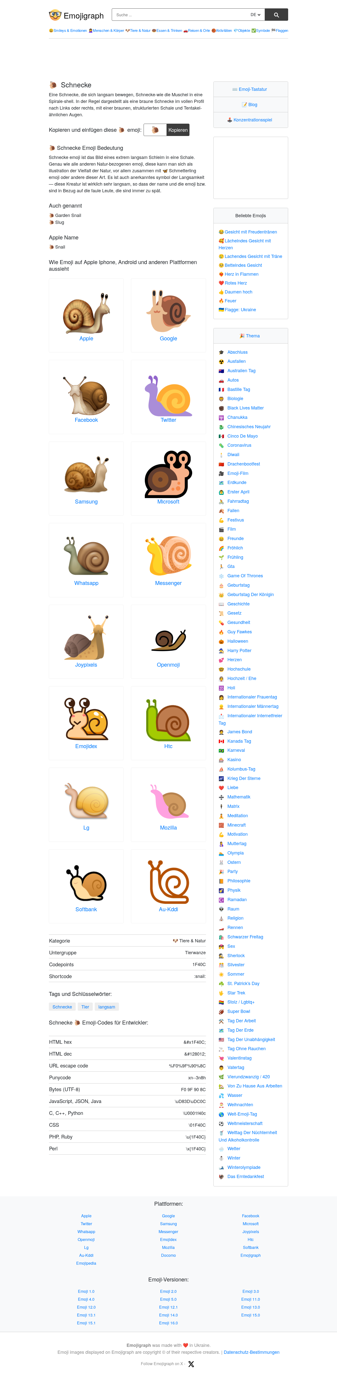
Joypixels (86, 664)
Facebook (86, 419)
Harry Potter (235, 650)
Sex (227, 946)
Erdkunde (232, 482)
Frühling (231, 557)
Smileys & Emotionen (68, 30)
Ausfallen (232, 361)
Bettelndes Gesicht (240, 265)
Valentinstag (235, 1057)
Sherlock (232, 955)
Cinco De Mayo (238, 435)
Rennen (231, 927)
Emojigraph (84, 15)
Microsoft (168, 501)
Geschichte (234, 603)
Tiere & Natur (137, 30)
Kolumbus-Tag (237, 768)
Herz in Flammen (239, 274)
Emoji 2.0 (168, 1291)
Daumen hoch (236, 291)
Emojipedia (86, 1263)
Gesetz (230, 612)
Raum (229, 908)
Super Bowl (234, 1011)
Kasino (230, 759)
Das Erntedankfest (241, 1176)
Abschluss (233, 352)
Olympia (231, 852)
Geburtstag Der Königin (246, 594)
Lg (86, 827)
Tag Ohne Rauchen (242, 1048)
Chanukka (233, 417)
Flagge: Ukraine (237, 309)
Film (227, 528)
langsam (106, 1006)
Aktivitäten (221, 30)
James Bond (235, 731)
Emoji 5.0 (168, 1299)
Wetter (229, 1148)
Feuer (228, 300)
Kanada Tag (235, 740)
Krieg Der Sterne (240, 778)
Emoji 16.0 (168, 1323)
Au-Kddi (168, 909)
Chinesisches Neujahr (245, 426)
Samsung (86, 501)
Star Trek (232, 992)
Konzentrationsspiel (250, 119)
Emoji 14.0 (168, 1315)
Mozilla (168, 827)
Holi (227, 687)
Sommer (231, 973)
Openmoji (168, 664)
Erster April (234, 491)
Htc (168, 746)
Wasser (230, 1095)
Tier (85, 1006)
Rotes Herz (233, 282)
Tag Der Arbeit (237, 1020)
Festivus (231, 519)
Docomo (168, 1255)
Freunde (231, 538)
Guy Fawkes (235, 631)
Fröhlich (231, 547)
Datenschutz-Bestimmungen (252, 1352)
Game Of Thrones (241, 575)
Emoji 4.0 (86, 1299)
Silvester (231, 964)
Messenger (168, 582)
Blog (250, 104)
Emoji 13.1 (86, 1315)
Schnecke (62, 1006)
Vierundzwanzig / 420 (244, 1076)
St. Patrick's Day (239, 983)
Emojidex (86, 746)
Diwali (229, 454)
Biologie (231, 398)
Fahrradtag (234, 501)
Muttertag (232, 843)
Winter (229, 1157)
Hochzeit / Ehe (237, 678)
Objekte (241, 30)
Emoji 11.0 (250, 1299)
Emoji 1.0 (86, 1291)
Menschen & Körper (106, 30)
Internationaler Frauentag (248, 696)
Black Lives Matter (241, 407)
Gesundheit (234, 622)
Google (168, 338)
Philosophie (234, 880)
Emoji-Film (233, 473)
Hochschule (235, 668)
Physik (230, 890)
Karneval (232, 750)
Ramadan (233, 899)
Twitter (168, 419)
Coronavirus (235, 445)
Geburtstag (234, 584)
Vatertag (231, 1067)
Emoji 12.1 (168, 1307)
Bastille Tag (234, 389)
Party (228, 871)
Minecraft (232, 824)
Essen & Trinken (167, 30)
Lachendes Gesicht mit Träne (250, 256)
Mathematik (234, 796)
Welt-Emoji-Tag (238, 1113)
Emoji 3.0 (251, 1291)
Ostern (230, 862)
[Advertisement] (168, 60)
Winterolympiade (240, 1167)
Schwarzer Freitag (241, 936)
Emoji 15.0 (250, 1315)
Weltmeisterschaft (240, 1123)
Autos (229, 379)
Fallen (229, 510)
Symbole (260, 30)
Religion (231, 917)
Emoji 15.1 (86, 1323)
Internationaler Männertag (249, 706)
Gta (227, 566)
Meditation (233, 815)
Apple (86, 338)
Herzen (230, 659)
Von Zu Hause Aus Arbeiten (250, 1085)
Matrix (229, 806)
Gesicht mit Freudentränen (248, 231)
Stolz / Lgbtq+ (237, 1001)
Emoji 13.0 (250, 1307)
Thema (251, 335)
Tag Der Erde (236, 1029)
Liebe (228, 787)
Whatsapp (86, 582)
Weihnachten (236, 1104)
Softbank (86, 909)
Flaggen (279, 30)
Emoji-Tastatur (250, 89)
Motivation (233, 834)
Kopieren (178, 128)
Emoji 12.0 (86, 1307)
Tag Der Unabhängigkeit (247, 1039)
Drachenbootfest (239, 463)
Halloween (233, 641)
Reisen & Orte (196, 30)
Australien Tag (237, 370)
